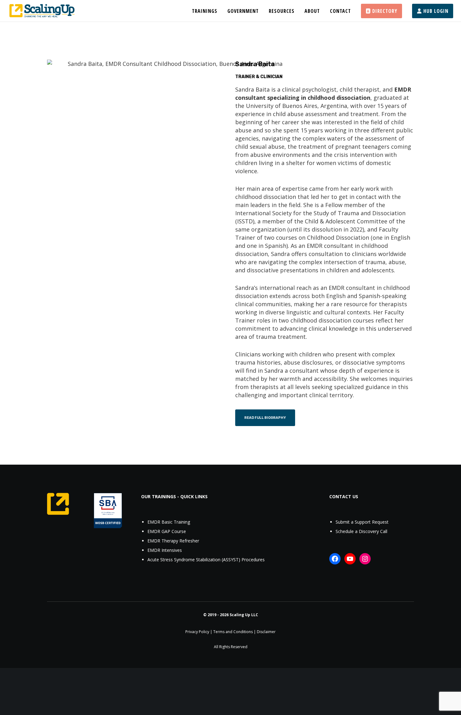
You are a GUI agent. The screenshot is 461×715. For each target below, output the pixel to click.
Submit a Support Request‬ (362, 522)
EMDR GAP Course (166, 531)
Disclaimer (266, 631)
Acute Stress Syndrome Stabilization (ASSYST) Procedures (206, 560)
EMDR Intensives (164, 550)
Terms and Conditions (233, 631)
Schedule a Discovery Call (361, 531)
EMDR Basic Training (168, 522)
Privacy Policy (197, 631)
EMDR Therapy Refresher (173, 541)
